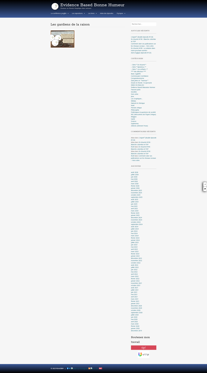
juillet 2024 (135, 229)
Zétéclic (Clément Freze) (139, 126)
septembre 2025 (136, 197)
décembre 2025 (136, 190)
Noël (132, 105)
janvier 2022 (135, 281)
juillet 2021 (135, 290)
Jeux (132, 96)
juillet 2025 (135, 202)
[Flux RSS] (89, 369)
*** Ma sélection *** (138, 71)
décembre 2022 (136, 258)
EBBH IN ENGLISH (137, 85)
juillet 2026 (135, 175)
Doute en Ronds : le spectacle (141, 83)
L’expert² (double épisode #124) (142, 37)
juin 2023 (134, 245)
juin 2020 (134, 317)
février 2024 (135, 238)
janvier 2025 (135, 215)
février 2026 (135, 186)
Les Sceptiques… (137, 99)
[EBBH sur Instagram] (79, 369)
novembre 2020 (136, 308)
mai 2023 (134, 247)
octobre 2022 (135, 263)
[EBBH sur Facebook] (68, 369)
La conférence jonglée (58, 13)
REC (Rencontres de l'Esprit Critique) (143, 114)
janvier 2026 (135, 188)
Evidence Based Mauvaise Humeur (143, 87)
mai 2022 (134, 272)
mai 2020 (134, 319)
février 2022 (135, 279)
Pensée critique (136, 108)
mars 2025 (134, 211)
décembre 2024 (136, 217)
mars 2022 (134, 276)
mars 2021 (134, 299)
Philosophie (135, 110)
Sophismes (135, 123)
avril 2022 (134, 274)
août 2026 (134, 172)
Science (133, 121)
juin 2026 (134, 177)
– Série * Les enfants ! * (139, 69)
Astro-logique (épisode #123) (141, 53)
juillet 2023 (135, 242)
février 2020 (135, 326)
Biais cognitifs (136, 74)
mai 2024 (134, 233)
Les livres (91, 13)
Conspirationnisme (137, 78)
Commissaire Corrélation (139, 76)
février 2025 (135, 213)
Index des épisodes (106, 13)
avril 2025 (134, 208)
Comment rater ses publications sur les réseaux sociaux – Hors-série (143, 158)
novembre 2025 (136, 193)
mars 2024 (134, 236)
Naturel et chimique (138, 103)
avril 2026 (134, 181)
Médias (133, 101)
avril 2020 (134, 322)
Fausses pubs (135, 90)
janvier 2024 (135, 240)
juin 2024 (134, 231)
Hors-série (134, 94)
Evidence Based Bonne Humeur (92, 5)
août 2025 (134, 199)
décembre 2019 (136, 331)
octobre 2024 (135, 222)
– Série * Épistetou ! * (138, 67)
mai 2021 (134, 294)
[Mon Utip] (94, 369)
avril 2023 (134, 249)
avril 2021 (134, 297)
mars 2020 (134, 324)
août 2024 (134, 227)
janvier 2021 (135, 303)
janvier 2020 (135, 328)
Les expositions (77, 13)
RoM (132, 147)
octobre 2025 (135, 195)
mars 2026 (134, 184)
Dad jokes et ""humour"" (139, 80)
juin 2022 (134, 270)
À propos (120, 13)
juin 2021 (134, 292)
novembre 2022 (136, 260)
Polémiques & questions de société (143, 112)
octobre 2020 (135, 310)
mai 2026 (134, 179)
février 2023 (135, 254)
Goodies (134, 92)
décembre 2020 (136, 306)
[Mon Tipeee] (100, 369)
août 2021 (134, 288)
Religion (133, 117)
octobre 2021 (135, 285)
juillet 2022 (135, 267)
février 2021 (135, 301)
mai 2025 (134, 206)
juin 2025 (134, 204)
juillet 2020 (135, 315)
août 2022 (134, 265)
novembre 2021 (136, 283)
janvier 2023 (135, 256)
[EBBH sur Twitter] (70, 369)
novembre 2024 (136, 220)
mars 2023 (134, 251)
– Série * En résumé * (138, 65)
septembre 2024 (136, 224)
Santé (133, 119)
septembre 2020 (136, 312)
